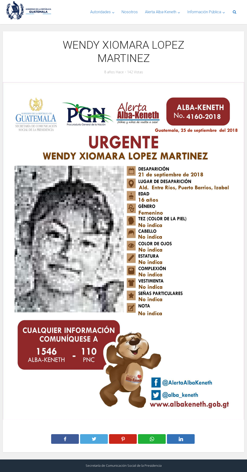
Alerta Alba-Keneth (160, 12)
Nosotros (130, 12)
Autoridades (100, 12)
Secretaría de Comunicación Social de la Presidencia (124, 465)
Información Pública (204, 12)
